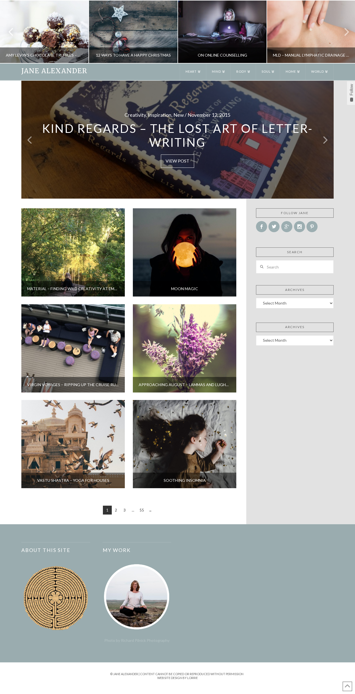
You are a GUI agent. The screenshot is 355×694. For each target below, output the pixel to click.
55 (142, 510)
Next (343, 32)
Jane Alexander (54, 71)
